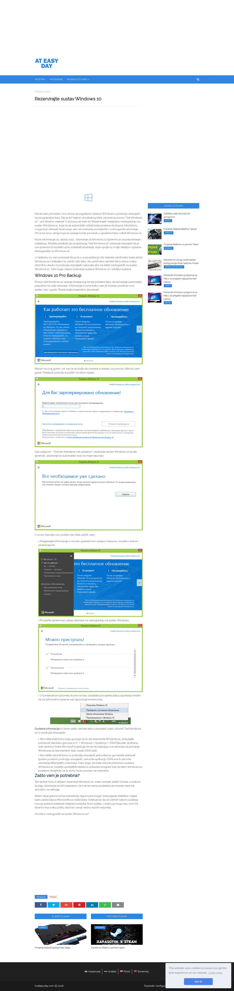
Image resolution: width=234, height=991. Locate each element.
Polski (127, 971)
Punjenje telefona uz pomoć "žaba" (181, 244)
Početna (38, 91)
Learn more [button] (215, 972)
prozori (47, 91)
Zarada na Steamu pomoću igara (108, 947)
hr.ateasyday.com (44, 985)
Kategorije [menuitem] (56, 79)
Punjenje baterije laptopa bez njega (52, 947)
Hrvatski (112, 971)
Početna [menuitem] (40, 79)
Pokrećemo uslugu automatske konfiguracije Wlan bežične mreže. (181, 261)
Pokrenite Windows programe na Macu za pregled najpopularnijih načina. (180, 278)
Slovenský (143, 971)
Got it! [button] (198, 981)
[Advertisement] (117, 26)
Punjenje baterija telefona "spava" (180, 229)
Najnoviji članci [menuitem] (77, 79)
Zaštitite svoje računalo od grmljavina (177, 215)
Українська (94, 971)
